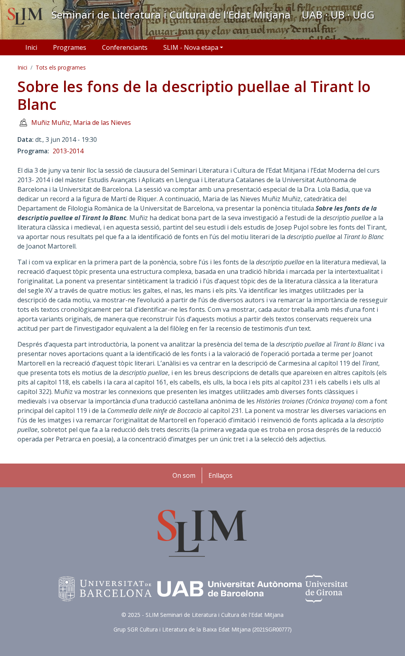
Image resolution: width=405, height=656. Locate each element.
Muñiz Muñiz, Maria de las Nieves (81, 122)
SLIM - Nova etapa (190, 47)
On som (183, 475)
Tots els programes (61, 67)
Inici (31, 47)
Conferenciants (125, 47)
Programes (69, 47)
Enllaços (220, 475)
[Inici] (25, 17)
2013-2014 (68, 151)
